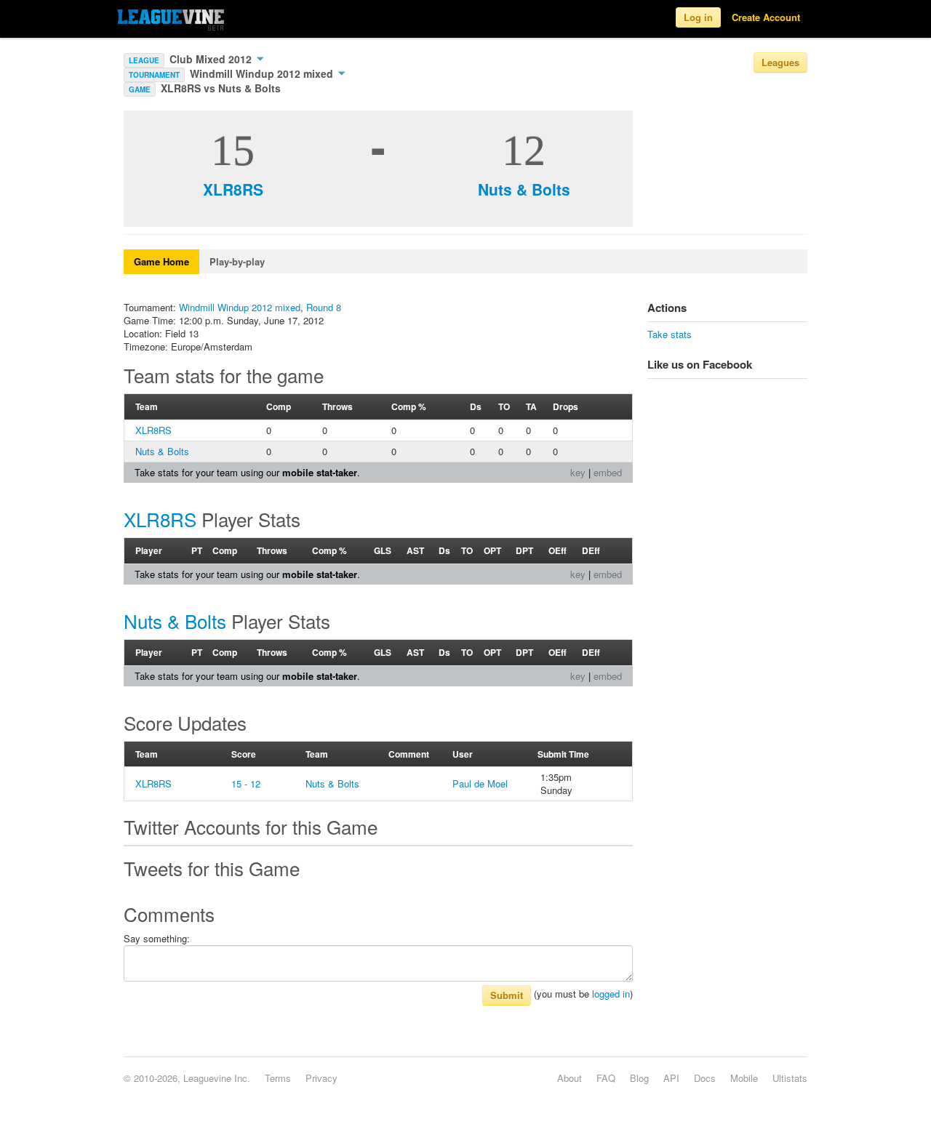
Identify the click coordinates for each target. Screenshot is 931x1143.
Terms (278, 1078)
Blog (639, 1078)
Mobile (744, 1078)
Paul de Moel (480, 783)
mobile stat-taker (319, 472)
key (578, 472)
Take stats (669, 334)
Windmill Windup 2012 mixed (263, 73)
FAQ (605, 1078)
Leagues (780, 62)
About (569, 1078)
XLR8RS (233, 189)
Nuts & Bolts (524, 189)
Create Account (766, 17)
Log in (698, 17)
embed (608, 472)
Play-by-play (237, 261)
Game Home (161, 261)
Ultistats (789, 1078)
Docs (705, 1078)
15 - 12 (245, 783)
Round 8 (323, 307)
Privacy (321, 1078)
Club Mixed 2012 (212, 59)
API (671, 1078)
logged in (611, 993)
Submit (506, 995)
